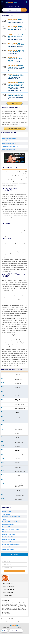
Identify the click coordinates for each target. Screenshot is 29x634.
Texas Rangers (6, 514)
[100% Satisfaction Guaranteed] (9, 578)
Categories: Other (8, 592)
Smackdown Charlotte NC (9, 141)
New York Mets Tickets (8, 537)
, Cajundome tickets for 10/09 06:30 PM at (15, 59)
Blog (24, 627)
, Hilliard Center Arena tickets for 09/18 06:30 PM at (15, 29)
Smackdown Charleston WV (9, 138)
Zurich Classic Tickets (8, 549)
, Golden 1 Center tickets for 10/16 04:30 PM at (16, 68)
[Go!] (24, 10)
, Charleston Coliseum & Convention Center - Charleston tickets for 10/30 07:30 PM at (16, 86)
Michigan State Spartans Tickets (10, 529)
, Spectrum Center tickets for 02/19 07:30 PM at (16, 96)
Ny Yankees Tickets (7, 542)
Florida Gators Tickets (8, 524)
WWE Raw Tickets (7, 547)
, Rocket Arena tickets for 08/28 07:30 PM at (16, 21)
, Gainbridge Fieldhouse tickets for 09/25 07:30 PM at (16, 37)
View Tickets (26, 21)
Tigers (4, 519)
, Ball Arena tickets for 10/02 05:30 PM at (16, 51)
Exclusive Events (7, 595)
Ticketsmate (11, 2)
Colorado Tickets (6, 511)
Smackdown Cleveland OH (9, 143)
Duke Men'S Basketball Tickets (10, 521)
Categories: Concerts (9, 586)
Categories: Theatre (8, 589)
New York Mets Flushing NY (9, 539)
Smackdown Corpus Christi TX (10, 146)
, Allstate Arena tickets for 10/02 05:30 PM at (16, 45)
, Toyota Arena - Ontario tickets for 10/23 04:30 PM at (16, 76)
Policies (19, 627)
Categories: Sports (8, 583)
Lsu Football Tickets (7, 526)
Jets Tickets (5, 532)
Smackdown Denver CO (8, 149)
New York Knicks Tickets (8, 534)
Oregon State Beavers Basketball (11, 544)
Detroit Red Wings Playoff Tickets (11, 516)
